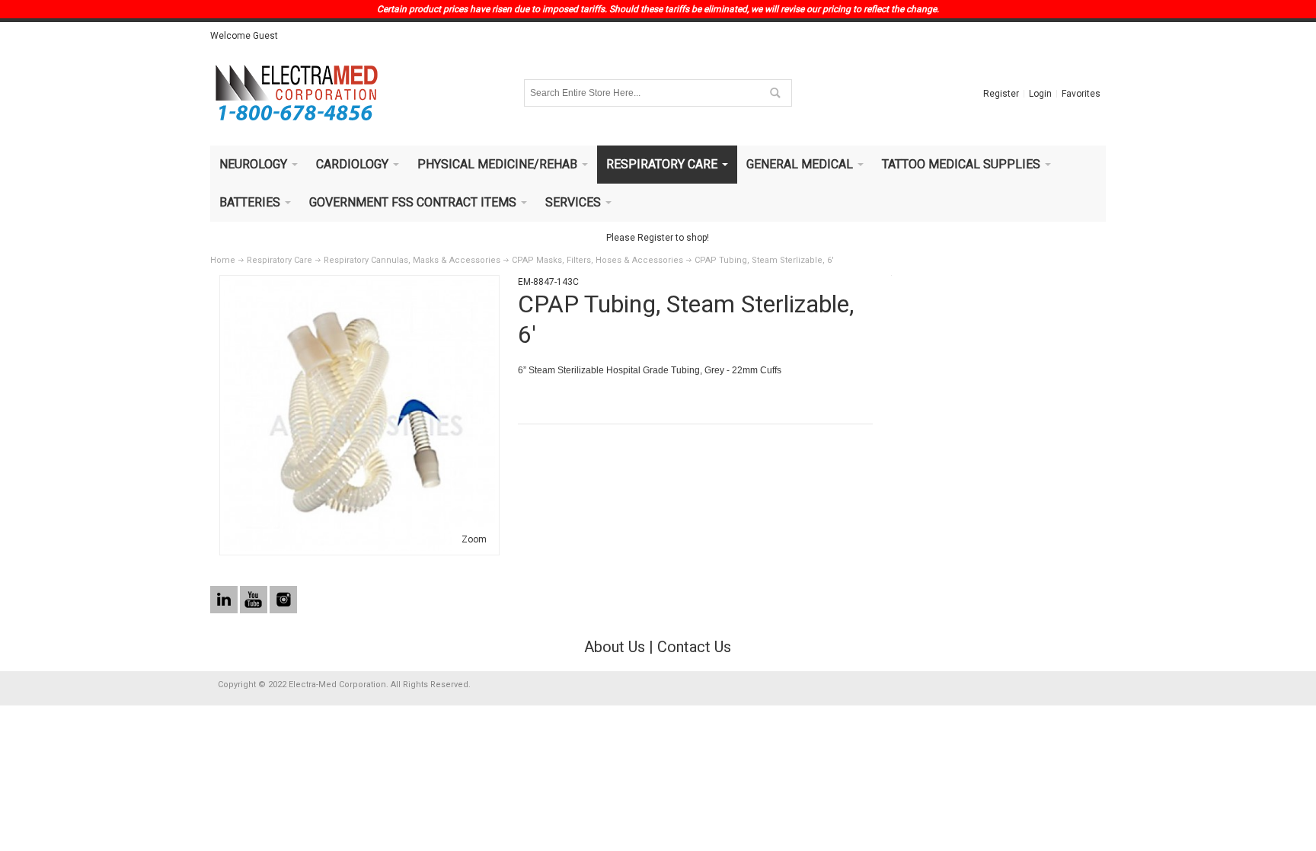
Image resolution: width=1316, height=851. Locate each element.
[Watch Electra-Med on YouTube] (255, 600)
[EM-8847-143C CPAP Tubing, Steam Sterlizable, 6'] (359, 286)
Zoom (474, 539)
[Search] (774, 93)
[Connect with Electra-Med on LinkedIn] (225, 600)
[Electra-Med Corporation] (296, 93)
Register (1001, 93)
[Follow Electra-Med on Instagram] (283, 600)
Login (1040, 93)
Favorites (1081, 93)
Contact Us (694, 647)
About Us (614, 647)
